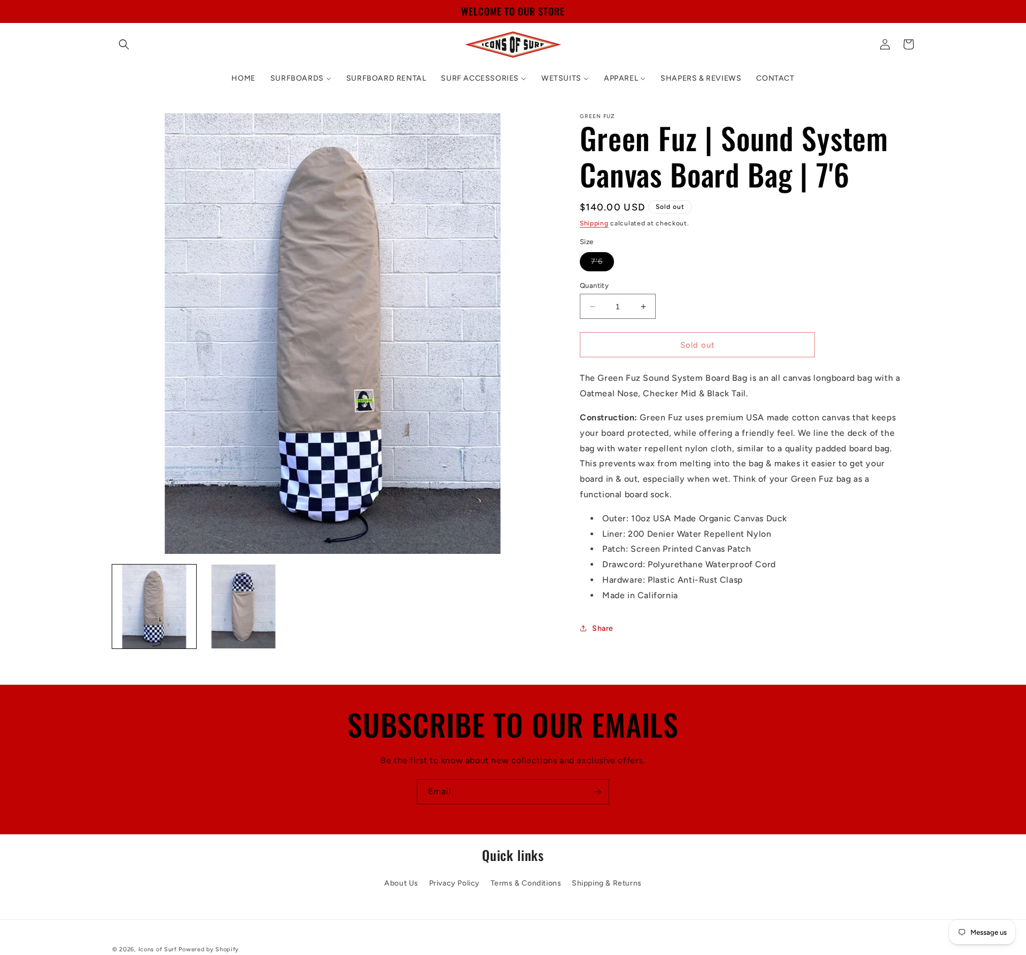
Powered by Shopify (208, 949)
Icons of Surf (157, 949)
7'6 (602, 263)
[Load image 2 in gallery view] (243, 606)
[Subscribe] (597, 791)
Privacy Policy (454, 883)
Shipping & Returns (607, 883)
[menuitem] (243, 78)
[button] (124, 44)
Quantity (594, 285)
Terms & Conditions (526, 883)
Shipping (594, 223)
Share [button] (602, 628)
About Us (401, 883)
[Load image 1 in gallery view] (154, 606)
